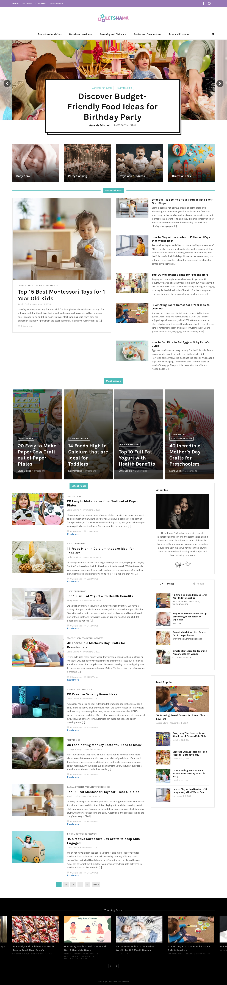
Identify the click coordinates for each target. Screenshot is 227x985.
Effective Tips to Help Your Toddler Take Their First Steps (182, 201)
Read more (73, 533)
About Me (27, 3)
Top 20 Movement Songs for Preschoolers (180, 274)
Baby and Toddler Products (31, 286)
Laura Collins (24, 470)
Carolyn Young (74, 749)
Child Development (182, 658)
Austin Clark (23, 304)
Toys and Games (52, 286)
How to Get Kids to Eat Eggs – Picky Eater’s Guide (181, 344)
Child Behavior (19, 954)
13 (87, 884)
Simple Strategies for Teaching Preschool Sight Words (190, 652)
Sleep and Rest (74, 689)
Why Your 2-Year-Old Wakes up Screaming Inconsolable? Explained (190, 616)
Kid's (78, 740)
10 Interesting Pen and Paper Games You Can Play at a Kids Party (189, 773)
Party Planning (124, 88)
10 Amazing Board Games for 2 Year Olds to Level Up (181, 306)
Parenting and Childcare (112, 34)
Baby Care (177, 623)
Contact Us (40, 3)
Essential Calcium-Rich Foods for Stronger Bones (189, 634)
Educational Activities (50, 34)
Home (15, 3)
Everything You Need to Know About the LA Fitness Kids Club (189, 734)
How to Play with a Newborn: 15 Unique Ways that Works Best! (181, 238)
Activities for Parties (102, 88)
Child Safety (70, 954)
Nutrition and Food (79, 439)
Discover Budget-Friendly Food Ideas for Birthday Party (190, 753)
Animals (71, 740)
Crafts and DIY (26, 439)
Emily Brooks (75, 470)
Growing (32, 956)
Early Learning (19, 956)
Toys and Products (178, 34)
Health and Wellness (80, 34)
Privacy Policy (56, 3)
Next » (96, 884)
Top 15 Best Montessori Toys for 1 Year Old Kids (61, 295)
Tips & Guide (86, 689)
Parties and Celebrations (147, 34)
